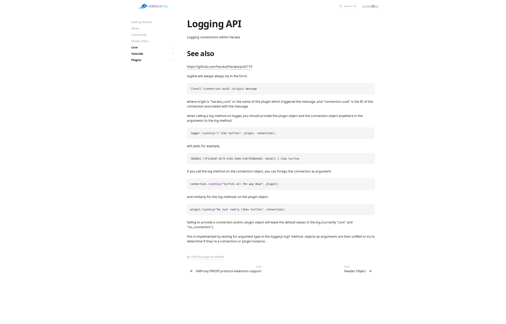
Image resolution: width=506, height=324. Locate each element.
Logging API (214, 23)
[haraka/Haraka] (373, 6)
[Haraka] (153, 6)
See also (200, 53)
